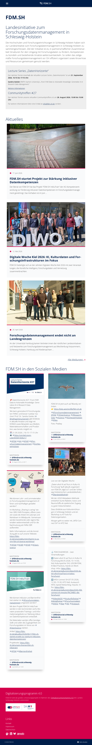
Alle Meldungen (77, 359)
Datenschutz (10, 729)
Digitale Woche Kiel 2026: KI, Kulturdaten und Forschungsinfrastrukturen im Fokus (45, 258)
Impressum (10, 726)
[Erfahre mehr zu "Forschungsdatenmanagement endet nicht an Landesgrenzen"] (46, 302)
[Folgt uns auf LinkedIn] (11, 734)
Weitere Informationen (16, 88)
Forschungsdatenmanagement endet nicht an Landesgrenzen (43, 337)
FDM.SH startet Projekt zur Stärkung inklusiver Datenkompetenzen (43, 180)
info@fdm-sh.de (49, 104)
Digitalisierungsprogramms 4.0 (62, 698)
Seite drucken (83, 742)
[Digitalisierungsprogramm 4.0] (21, 712)
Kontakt (8, 723)
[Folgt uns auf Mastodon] (7, 735)
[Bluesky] (14, 734)
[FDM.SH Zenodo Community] (20, 734)
